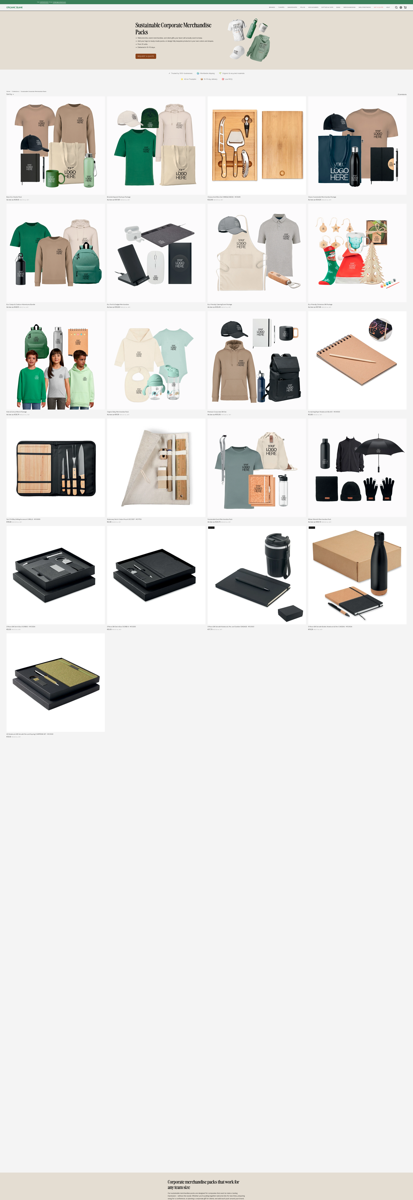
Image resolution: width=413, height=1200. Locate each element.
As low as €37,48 (319, 307)
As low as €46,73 (319, 522)
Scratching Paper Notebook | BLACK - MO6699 (324, 412)
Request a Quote (146, 56)
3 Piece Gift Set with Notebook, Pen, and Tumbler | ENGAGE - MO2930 (231, 626)
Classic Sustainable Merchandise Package (322, 197)
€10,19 (13, 737)
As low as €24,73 (219, 522)
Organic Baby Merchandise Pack (118, 412)
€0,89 (315, 414)
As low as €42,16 (17, 307)
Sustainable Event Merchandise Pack (220, 519)
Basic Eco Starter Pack (14, 197)
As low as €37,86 (118, 200)
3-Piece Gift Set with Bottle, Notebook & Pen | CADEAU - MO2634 (330, 626)
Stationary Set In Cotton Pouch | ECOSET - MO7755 (124, 519)
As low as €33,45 (219, 307)
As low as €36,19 (17, 200)
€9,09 (114, 629)
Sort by (9, 94)
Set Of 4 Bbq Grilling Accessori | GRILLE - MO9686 (23, 519)
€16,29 (315, 629)
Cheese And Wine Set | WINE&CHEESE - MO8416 (224, 197)
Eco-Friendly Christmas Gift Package (320, 304)
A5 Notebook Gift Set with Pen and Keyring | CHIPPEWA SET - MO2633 (29, 734)
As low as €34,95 (319, 200)
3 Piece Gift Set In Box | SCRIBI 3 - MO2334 (20, 626)
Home (8, 91)
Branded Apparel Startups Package (118, 197)
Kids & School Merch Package (16, 412)
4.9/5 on (206, 2)
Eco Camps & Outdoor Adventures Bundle (20, 304)
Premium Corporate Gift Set (217, 412)
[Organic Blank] (14, 7)
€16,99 (14, 522)
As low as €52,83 (118, 307)
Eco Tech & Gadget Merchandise (118, 304)
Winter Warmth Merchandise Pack (319, 519)
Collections (15, 91)
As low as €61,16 (118, 414)
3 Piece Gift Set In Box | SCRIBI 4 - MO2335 (121, 626)
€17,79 (215, 629)
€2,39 (114, 522)
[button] (272, 7)
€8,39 (13, 629)
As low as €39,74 (18, 414)
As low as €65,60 (219, 414)
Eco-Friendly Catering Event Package (220, 304)
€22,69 (215, 200)
